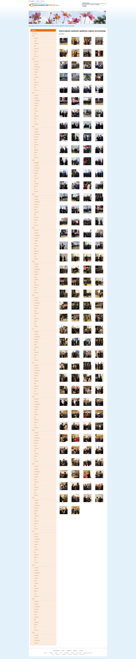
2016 (33, 362)
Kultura (56, 652)
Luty (35, 53)
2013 (33, 464)
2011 (33, 531)
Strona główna (32, 1)
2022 (41, 25)
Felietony (58, 654)
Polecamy (82, 654)
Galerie (37, 25)
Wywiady (64, 654)
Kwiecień (36, 48)
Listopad (36, 64)
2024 (33, 92)
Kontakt (38, 1)
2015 (33, 396)
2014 (33, 430)
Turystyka (67, 652)
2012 (33, 497)
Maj (35, 46)
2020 (33, 227)
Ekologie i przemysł (88, 652)
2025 (33, 59)
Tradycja (72, 652)
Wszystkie (34, 33)
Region (50, 652)
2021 (33, 194)
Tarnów (45, 652)
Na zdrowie (79, 652)
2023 (33, 126)
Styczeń (36, 56)
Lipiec (35, 40)
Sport (61, 652)
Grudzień (46, 25)
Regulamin (69, 650)
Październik (37, 66)
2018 (33, 295)
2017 (33, 329)
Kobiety (69, 654)
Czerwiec (36, 43)
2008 (33, 632)
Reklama (42, 1)
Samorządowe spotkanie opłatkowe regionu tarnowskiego (61, 25)
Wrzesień (36, 69)
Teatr (53, 654)
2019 (33, 261)
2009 (33, 598)
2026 (33, 35)
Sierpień (36, 38)
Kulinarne (76, 654)
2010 (33, 565)
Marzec (36, 51)
